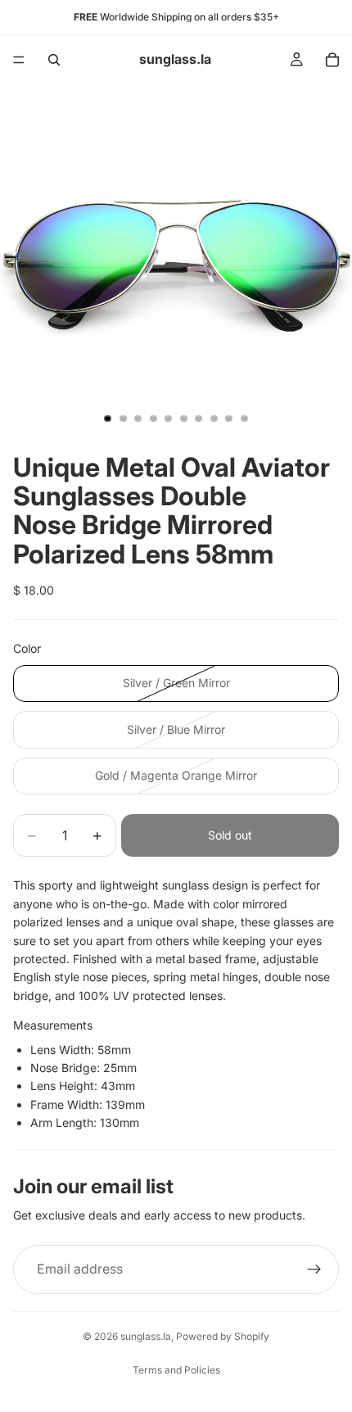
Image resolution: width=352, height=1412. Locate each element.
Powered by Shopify (222, 1336)
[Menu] (19, 60)
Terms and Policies (176, 1370)
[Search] (54, 60)
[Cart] (332, 60)
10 (244, 418)
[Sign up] (314, 1269)
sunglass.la (145, 1336)
